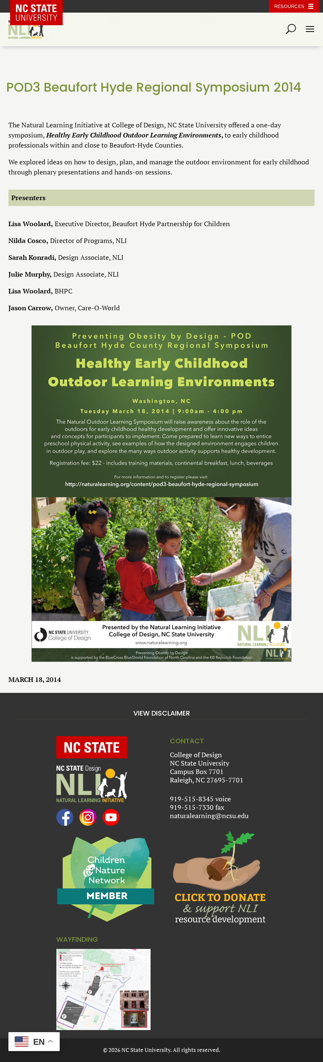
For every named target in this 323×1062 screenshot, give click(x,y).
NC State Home (43, 6)
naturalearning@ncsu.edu (209, 815)
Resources (289, 6)
